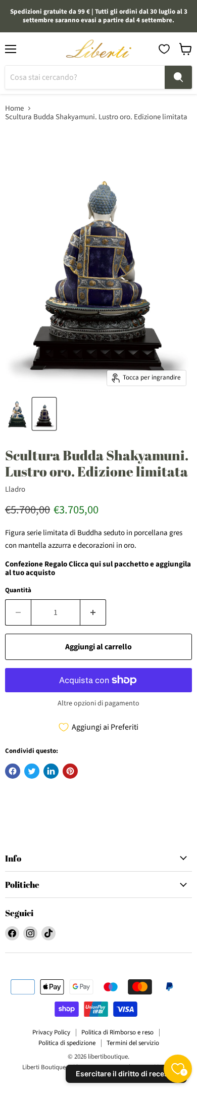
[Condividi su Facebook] (12, 771)
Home (14, 108)
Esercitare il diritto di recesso (126, 1073)
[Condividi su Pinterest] (70, 771)
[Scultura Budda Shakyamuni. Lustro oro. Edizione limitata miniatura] (17, 414)
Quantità (18, 590)
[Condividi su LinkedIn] (51, 771)
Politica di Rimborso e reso (117, 1032)
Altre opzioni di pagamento (98, 703)
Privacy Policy (51, 1032)
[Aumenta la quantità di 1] (93, 612)
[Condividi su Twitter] (31, 771)
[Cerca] (178, 77)
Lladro (15, 489)
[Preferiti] (164, 49)
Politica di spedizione (66, 1043)
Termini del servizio (133, 1043)
